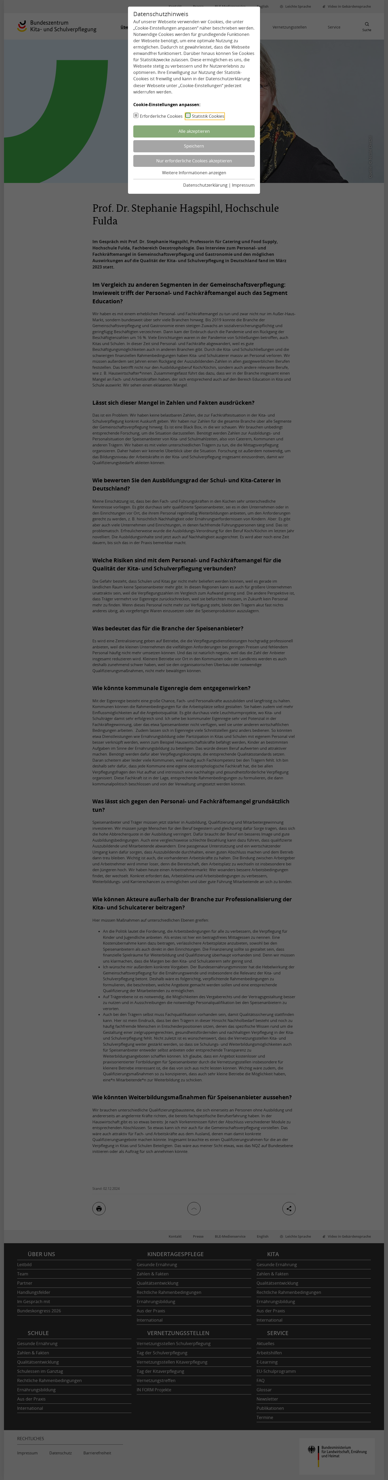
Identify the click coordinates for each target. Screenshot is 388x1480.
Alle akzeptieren (194, 131)
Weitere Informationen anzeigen (194, 173)
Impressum (243, 185)
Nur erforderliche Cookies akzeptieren (194, 161)
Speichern (194, 146)
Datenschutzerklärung (228, 79)
